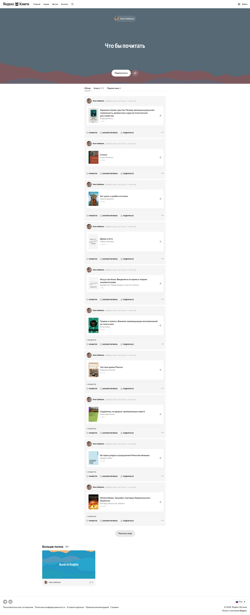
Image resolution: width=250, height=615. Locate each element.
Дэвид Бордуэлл (117, 285)
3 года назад (131, 355)
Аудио (46, 4)
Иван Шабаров (98, 101)
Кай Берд (103, 503)
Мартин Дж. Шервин (116, 503)
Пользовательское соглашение (18, 607)
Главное (36, 4)
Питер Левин (105, 327)
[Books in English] (68, 564)
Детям (55, 4)
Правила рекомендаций (97, 607)
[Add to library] (160, 116)
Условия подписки (75, 607)
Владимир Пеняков (107, 370)
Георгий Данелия (107, 199)
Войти (244, 4)
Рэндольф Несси (106, 119)
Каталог (64, 4)
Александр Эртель (107, 414)
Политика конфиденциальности (50, 607)
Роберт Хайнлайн (107, 242)
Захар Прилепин (106, 157)
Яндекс (243, 610)
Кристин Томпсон (132, 285)
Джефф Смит (105, 285)
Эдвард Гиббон (106, 458)
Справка (114, 607)
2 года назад (131, 101)
